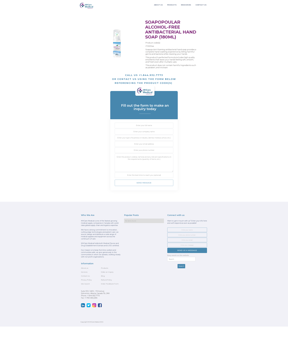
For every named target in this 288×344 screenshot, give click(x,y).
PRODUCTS (172, 5)
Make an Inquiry (107, 272)
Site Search (85, 284)
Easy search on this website (178, 255)
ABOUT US (158, 5)
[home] (86, 5)
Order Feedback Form (110, 284)
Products (104, 268)
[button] (158, 5)
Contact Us (201, 5)
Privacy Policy (86, 280)
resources (186, 5)
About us (84, 268)
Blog (103, 276)
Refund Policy (106, 280)
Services (84, 272)
